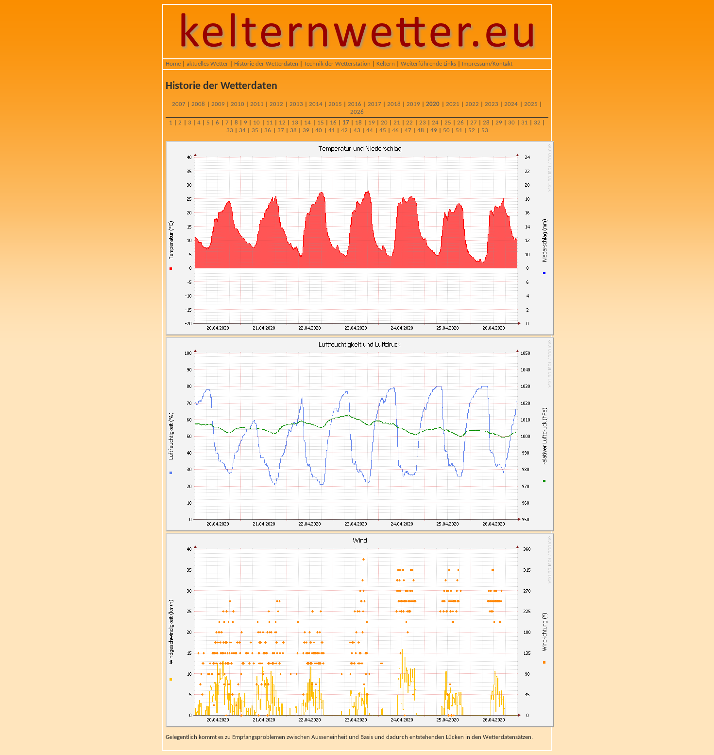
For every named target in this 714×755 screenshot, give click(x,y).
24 (435, 123)
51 (459, 130)
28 (486, 123)
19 (371, 123)
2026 (357, 112)
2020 (433, 104)
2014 (316, 104)
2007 (179, 104)
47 (408, 130)
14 (307, 123)
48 (420, 130)
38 (293, 130)
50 (446, 130)
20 (384, 123)
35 (255, 130)
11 (269, 123)
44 (369, 130)
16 (333, 123)
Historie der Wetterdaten (266, 64)
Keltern (385, 64)
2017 (374, 104)
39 (306, 130)
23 (422, 123)
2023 (491, 104)
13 (294, 123)
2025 (531, 104)
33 (229, 130)
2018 (394, 104)
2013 (296, 104)
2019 (413, 104)
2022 (472, 104)
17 (345, 123)
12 (282, 123)
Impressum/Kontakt (487, 64)
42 (344, 130)
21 (396, 123)
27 (473, 123)
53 (484, 130)
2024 (511, 104)
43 (357, 130)
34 (242, 130)
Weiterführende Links (428, 64)
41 (331, 130)
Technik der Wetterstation (337, 64)
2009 (218, 104)
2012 (276, 104)
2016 (354, 104)
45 (382, 130)
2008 (198, 104)
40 (318, 130)
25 (447, 123)
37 (280, 130)
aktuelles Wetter (207, 64)
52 (471, 130)
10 (256, 123)
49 (433, 130)
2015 (335, 104)
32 (537, 123)
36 (267, 130)
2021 (452, 104)
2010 (237, 104)
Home (173, 64)
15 (320, 123)
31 (524, 123)
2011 (257, 104)
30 (511, 123)
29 (498, 123)
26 (460, 123)
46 (395, 130)
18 (358, 123)
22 (409, 123)
